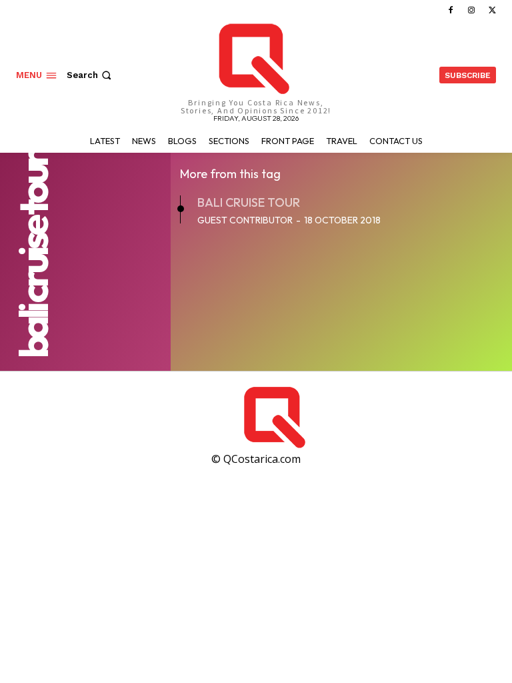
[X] (492, 10)
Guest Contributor (245, 220)
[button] (90, 75)
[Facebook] (450, 10)
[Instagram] (471, 10)
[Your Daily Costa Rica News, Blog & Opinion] (373, 417)
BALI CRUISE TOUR (248, 202)
